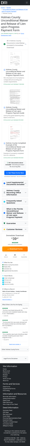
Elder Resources (8, 402)
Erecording (6, 390)
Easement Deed (7, 420)
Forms (3, 7)
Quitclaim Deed (7, 410)
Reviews (5, 375)
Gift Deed (6, 412)
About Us (5, 380)
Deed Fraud (6, 400)
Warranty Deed (7, 414)
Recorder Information (9, 396)
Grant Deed (6, 416)
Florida (9, 7)
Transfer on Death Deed (10, 422)
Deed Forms (6, 387)
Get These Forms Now (16, 173)
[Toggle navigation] (27, 2)
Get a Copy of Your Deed (10, 404)
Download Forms (16, 249)
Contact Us (6, 373)
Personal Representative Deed (12, 418)
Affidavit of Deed (8, 426)
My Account (6, 371)
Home (5, 369)
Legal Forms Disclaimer (11, 358)
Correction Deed (8, 424)
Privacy (5, 377)
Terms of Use (7, 379)
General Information (9, 398)
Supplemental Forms (9, 388)
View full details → (7, 299)
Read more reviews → (15, 344)
